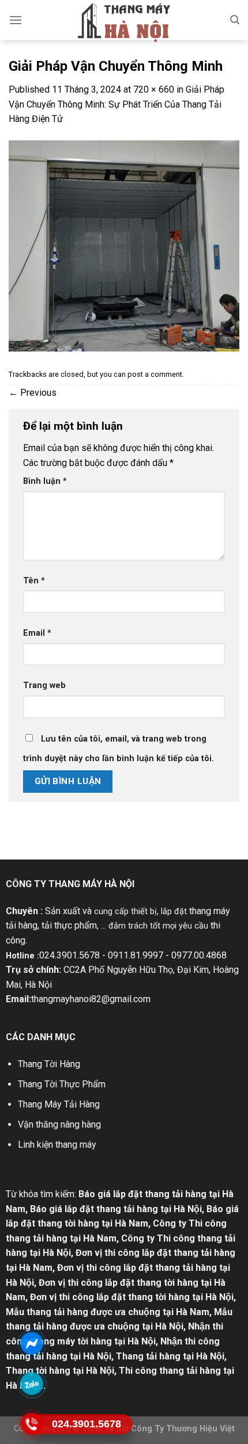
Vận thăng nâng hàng (59, 1124)
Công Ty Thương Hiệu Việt (183, 1429)
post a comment (154, 374)
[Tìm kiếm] (234, 20)
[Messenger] (31, 1343)
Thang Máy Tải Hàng (59, 1104)
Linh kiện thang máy (57, 1144)
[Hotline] (31, 1423)
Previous (33, 392)
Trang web (44, 685)
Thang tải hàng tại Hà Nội (170, 1356)
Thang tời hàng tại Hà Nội (60, 1370)
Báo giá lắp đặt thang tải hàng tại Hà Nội (116, 1209)
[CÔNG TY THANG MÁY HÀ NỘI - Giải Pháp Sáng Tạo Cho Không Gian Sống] (124, 22)
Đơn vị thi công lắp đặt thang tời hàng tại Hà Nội (132, 1297)
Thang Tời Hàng (49, 1064)
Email (37, 633)
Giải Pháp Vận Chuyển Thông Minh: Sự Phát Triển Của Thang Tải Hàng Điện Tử (116, 104)
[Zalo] (31, 1383)
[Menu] (15, 20)
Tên (34, 581)
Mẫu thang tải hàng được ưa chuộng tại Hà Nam (107, 1312)
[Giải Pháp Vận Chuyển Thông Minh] (124, 245)
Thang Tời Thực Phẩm (62, 1084)
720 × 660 (153, 89)
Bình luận (45, 481)
